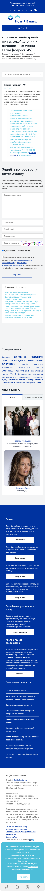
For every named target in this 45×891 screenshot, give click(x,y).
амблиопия (38, 374)
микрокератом (9, 377)
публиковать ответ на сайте (17, 251)
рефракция (24, 377)
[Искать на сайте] (31, 10)
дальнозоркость (35, 361)
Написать (20, 673)
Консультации (27, 54)
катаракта (24, 367)
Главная (5, 54)
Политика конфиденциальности (21, 832)
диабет (25, 364)
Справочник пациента (18, 682)
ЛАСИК (5, 374)
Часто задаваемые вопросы (19, 705)
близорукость (18, 360)
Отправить (17, 274)
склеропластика (35, 380)
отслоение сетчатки (18, 380)
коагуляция (22, 370)
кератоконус (37, 371)
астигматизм (9, 363)
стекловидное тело (11, 382)
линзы (39, 367)
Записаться (20, 539)
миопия (36, 356)
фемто (5, 360)
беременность (24, 374)
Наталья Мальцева (23, 441)
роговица (20, 357)
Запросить (20, 558)
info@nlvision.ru (19, 780)
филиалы (6, 357)
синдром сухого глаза (30, 382)
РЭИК (13, 374)
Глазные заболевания (16, 690)
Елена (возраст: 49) (15, 85)
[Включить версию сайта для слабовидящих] (33, 9)
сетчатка (7, 370)
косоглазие (7, 367)
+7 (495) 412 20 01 (16, 775)
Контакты (15, 54)
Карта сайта (11, 837)
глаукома (38, 364)
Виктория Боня (23, 488)
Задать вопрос (20, 632)
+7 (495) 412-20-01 (18, 10)
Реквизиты (11, 834)
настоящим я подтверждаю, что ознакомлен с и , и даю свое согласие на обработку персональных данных (22, 262)
